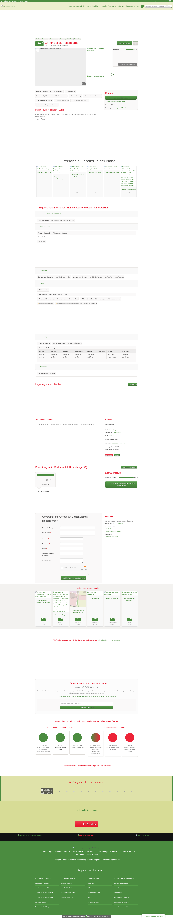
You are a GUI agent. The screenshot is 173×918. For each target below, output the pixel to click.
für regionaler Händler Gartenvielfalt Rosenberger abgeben (43, 748)
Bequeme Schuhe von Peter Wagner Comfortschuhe (61, 178)
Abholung (43, 337)
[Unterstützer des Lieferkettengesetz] (30, 835)
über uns (121, 6)
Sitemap (90, 897)
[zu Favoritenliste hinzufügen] (37, 50)
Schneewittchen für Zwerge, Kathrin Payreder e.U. (43, 602)
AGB (89, 888)
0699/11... (113, 104)
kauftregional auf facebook (121, 902)
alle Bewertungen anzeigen (128, 64)
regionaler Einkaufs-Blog (121, 883)
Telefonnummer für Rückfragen (48, 554)
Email (44, 548)
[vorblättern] (81, 67)
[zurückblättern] (39, 67)
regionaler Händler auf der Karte (116, 101)
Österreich (112, 435)
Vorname (45, 539)
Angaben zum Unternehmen (50, 214)
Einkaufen (43, 271)
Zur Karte (108, 529)
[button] (60, 67)
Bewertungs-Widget (67, 897)
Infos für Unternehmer (108, 6)
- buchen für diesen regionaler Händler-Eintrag (129, 748)
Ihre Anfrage (46, 532)
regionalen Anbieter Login (150, 1)
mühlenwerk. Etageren (129, 189)
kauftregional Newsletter (120, 888)
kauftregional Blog (132, 6)
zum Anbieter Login (66, 888)
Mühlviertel (122, 443)
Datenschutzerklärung (69, 574)
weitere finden (60, 747)
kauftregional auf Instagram (121, 897)
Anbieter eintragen (66, 883)
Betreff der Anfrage (48, 528)
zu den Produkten (93, 6)
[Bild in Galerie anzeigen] (99, 57)
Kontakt (161, 1)
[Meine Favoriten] (142, 6)
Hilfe (166, 1)
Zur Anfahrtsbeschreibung (113, 531)
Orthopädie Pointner (95, 172)
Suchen (170, 6)
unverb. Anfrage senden (124, 43)
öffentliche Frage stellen (87, 707)
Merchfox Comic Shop (44, 172)
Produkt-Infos (44, 227)
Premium (134, 159)
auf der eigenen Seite (113, 747)
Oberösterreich (117, 432)
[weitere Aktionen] (135, 43)
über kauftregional (40, 902)
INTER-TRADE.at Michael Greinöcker (78, 611)
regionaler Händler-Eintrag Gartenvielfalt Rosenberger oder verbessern (96, 749)
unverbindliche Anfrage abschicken (73, 578)
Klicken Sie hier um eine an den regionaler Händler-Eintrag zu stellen (87, 696)
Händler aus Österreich (42, 883)
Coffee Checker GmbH (112, 172)
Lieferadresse (46, 560)
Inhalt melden (116, 640)
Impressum (91, 883)
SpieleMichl (95, 598)
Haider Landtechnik (112, 598)
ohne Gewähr (102, 640)
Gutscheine (43, 367)
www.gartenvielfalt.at (120, 108)
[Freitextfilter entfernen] (167, 6)
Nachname (45, 544)
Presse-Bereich (118, 892)
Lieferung (43, 283)
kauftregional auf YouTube (121, 907)
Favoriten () (154, 916)
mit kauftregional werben (68, 892)
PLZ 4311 (115, 427)
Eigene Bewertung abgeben (130, 467)
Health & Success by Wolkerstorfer (78, 175)
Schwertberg (112, 430)
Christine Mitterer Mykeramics (129, 599)
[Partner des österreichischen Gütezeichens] (143, 835)
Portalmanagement (93, 902)
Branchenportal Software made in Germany (74, 916)
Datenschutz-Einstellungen (43, 907)
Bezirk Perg (114, 443)
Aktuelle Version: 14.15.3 (103, 916)
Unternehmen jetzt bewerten (122, 484)
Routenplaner (133, 384)
